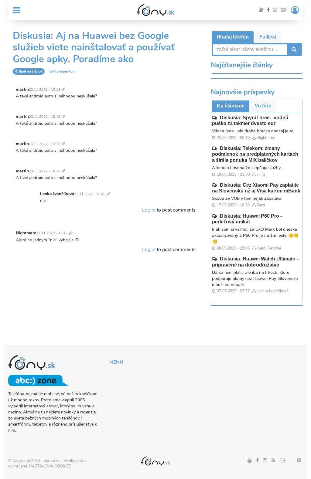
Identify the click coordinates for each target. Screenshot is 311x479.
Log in (149, 210)
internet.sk (51, 461)
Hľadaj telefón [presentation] (233, 36)
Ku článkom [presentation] (230, 105)
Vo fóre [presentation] (263, 105)
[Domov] (155, 10)
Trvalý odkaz (65, 86)
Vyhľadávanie (293, 49)
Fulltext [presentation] (267, 36)
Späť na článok (31, 71)
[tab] (233, 37)
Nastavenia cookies (50, 466)
